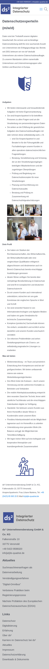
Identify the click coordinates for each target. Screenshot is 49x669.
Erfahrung (7, 630)
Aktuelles (7, 645)
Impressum (8, 649)
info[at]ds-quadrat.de (40, 2)
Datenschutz (9, 621)
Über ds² (7, 635)
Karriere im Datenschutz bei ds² (19, 640)
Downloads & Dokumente (15, 659)
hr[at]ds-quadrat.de (31, 496)
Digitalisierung (9, 625)
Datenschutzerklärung (13, 654)
